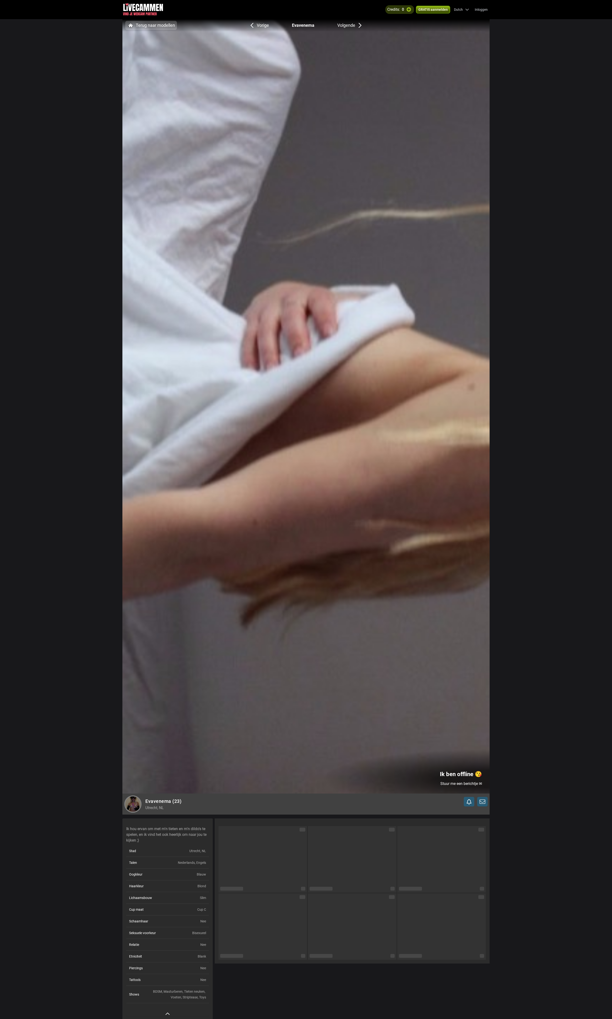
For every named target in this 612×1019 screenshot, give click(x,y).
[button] (461, 9)
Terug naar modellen (155, 25)
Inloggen (481, 9)
